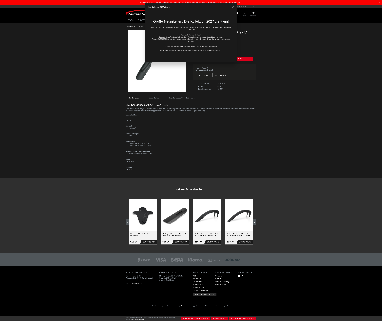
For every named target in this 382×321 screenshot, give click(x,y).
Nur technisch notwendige (195, 318)
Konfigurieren (219, 318)
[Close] (232, 7)
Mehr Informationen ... (138, 319)
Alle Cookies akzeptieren (242, 318)
